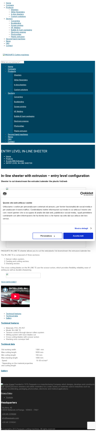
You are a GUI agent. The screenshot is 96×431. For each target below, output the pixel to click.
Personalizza (46, 236)
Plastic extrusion (18, 37)
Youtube (9, 397)
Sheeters (14, 10)
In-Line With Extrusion (15, 161)
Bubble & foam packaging (21, 30)
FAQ (7, 43)
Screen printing (17, 25)
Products (10, 7)
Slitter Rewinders (18, 12)
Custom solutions (18, 16)
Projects (9, 159)
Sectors (9, 19)
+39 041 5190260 (9, 414)
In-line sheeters (17, 14)
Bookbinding (16, 23)
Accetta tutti (78, 236)
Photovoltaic (16, 34)
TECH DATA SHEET (9, 282)
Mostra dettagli (81, 228)
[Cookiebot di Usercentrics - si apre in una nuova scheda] (82, 194)
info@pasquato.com (10, 418)
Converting (15, 21)
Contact (9, 46)
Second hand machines (15, 39)
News (8, 41)
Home (8, 3)
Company (10, 5)
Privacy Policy (6, 393)
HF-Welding (15, 28)
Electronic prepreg (18, 32)
